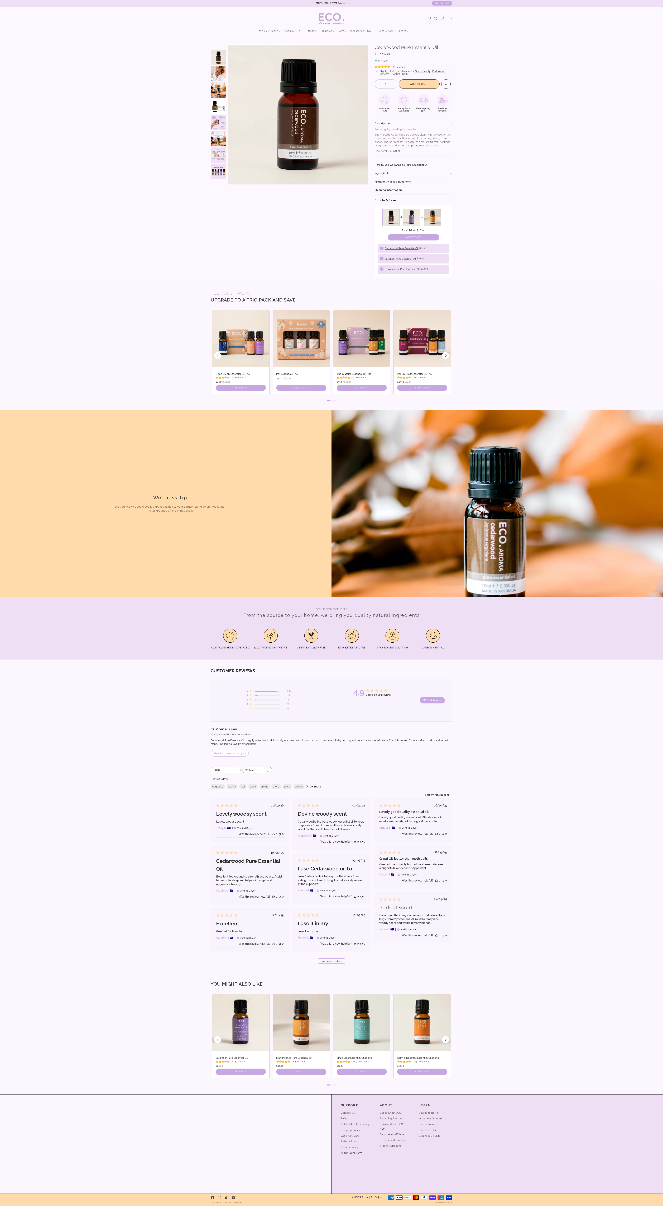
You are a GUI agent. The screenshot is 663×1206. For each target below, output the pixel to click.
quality (232, 786)
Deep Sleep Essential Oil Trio (233, 374)
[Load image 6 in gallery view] (218, 138)
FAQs (344, 1118)
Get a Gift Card (350, 1135)
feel (243, 786)
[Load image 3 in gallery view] (218, 90)
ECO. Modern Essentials (230, 1202)
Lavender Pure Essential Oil (400, 258)
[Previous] (217, 355)
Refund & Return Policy (355, 1124)
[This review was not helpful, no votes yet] (280, 834)
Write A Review (432, 700)
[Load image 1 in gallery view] (218, 57)
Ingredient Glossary (431, 1118)
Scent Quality (422, 71)
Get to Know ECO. (391, 1112)
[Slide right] (218, 182)
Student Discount (390, 1145)
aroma (264, 786)
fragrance (217, 786)
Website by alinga (443, 1202)
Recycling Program (391, 1118)
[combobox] (226, 770)
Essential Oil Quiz (429, 1135)
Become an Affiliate (392, 1134)
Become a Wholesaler (393, 1140)
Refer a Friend (349, 1141)
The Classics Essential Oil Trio (354, 374)
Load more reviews (331, 961)
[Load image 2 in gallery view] (218, 73)
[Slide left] (218, 46)
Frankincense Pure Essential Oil (402, 269)
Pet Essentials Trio (287, 374)
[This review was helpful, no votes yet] (273, 834)
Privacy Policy (349, 1147)
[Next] (445, 355)
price (287, 786)
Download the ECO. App (392, 1126)
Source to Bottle (429, 1112)
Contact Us (348, 1112)
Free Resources (428, 1124)
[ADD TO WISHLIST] (446, 84)
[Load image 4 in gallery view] (218, 106)
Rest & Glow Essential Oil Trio (414, 374)
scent (253, 786)
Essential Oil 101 (429, 1130)
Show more (313, 786)
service (299, 786)
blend (276, 786)
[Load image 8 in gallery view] (218, 171)
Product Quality (400, 74)
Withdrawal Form (351, 1153)
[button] (267, 31)
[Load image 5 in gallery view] (218, 122)
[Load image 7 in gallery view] (218, 155)
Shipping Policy (350, 1130)
